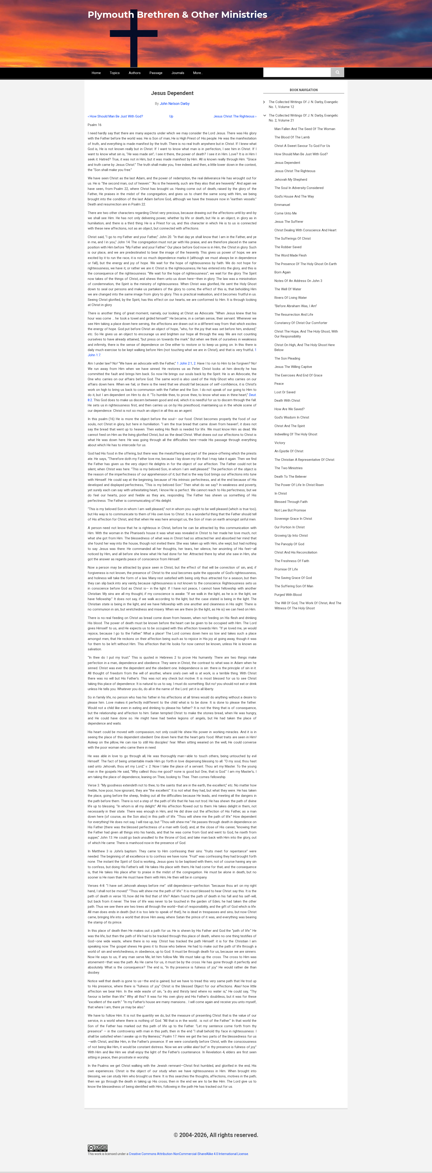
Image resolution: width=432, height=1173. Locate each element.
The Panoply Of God (289, 544)
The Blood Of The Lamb (292, 137)
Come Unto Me (285, 213)
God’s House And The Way (294, 196)
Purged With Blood (288, 595)
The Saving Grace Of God (293, 578)
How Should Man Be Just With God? (115, 116)
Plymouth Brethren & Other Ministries (177, 14)
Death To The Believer (290, 477)
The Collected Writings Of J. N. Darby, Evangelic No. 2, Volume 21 (303, 118)
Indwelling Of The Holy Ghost (295, 434)
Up (171, 116)
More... (198, 73)
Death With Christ (287, 401)
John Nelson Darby (175, 103)
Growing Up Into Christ (291, 536)
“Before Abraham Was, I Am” (295, 306)
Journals (177, 73)
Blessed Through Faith (291, 502)
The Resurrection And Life (293, 315)
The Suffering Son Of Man (293, 586)
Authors (135, 73)
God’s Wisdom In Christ (291, 417)
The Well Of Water (287, 289)
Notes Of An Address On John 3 (298, 281)
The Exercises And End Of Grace (298, 375)
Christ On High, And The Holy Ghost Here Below (304, 347)
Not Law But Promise (290, 510)
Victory (279, 443)
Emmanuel (282, 205)
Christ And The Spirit (289, 426)
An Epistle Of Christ (288, 451)
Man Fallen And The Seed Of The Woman (304, 129)
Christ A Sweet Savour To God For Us (302, 146)
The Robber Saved (288, 247)
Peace (279, 384)
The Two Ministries (288, 468)
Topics (115, 73)
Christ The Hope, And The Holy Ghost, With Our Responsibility (306, 334)
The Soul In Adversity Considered (299, 188)
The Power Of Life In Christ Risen (299, 485)
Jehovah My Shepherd (290, 180)
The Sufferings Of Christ (292, 238)
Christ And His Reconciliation (295, 552)
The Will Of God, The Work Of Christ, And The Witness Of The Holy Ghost (307, 605)
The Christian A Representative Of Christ (304, 460)
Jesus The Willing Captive (293, 367)
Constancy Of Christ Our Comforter (300, 323)
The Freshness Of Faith (291, 561)
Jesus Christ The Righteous (235, 116)
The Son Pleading (287, 358)
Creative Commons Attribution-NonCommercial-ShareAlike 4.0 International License (188, 1154)
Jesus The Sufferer (288, 222)
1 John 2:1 (184, 363)
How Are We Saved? (289, 409)
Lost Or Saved (284, 392)
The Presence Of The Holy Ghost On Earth (305, 264)
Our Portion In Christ (289, 527)
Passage (156, 73)
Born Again (282, 272)
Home (96, 73)
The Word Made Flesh (290, 255)
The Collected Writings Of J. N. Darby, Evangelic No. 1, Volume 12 (303, 104)
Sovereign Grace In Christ (293, 519)
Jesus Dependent (287, 163)
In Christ (280, 493)
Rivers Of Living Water (290, 298)
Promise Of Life (286, 569)
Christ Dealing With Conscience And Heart (305, 230)
